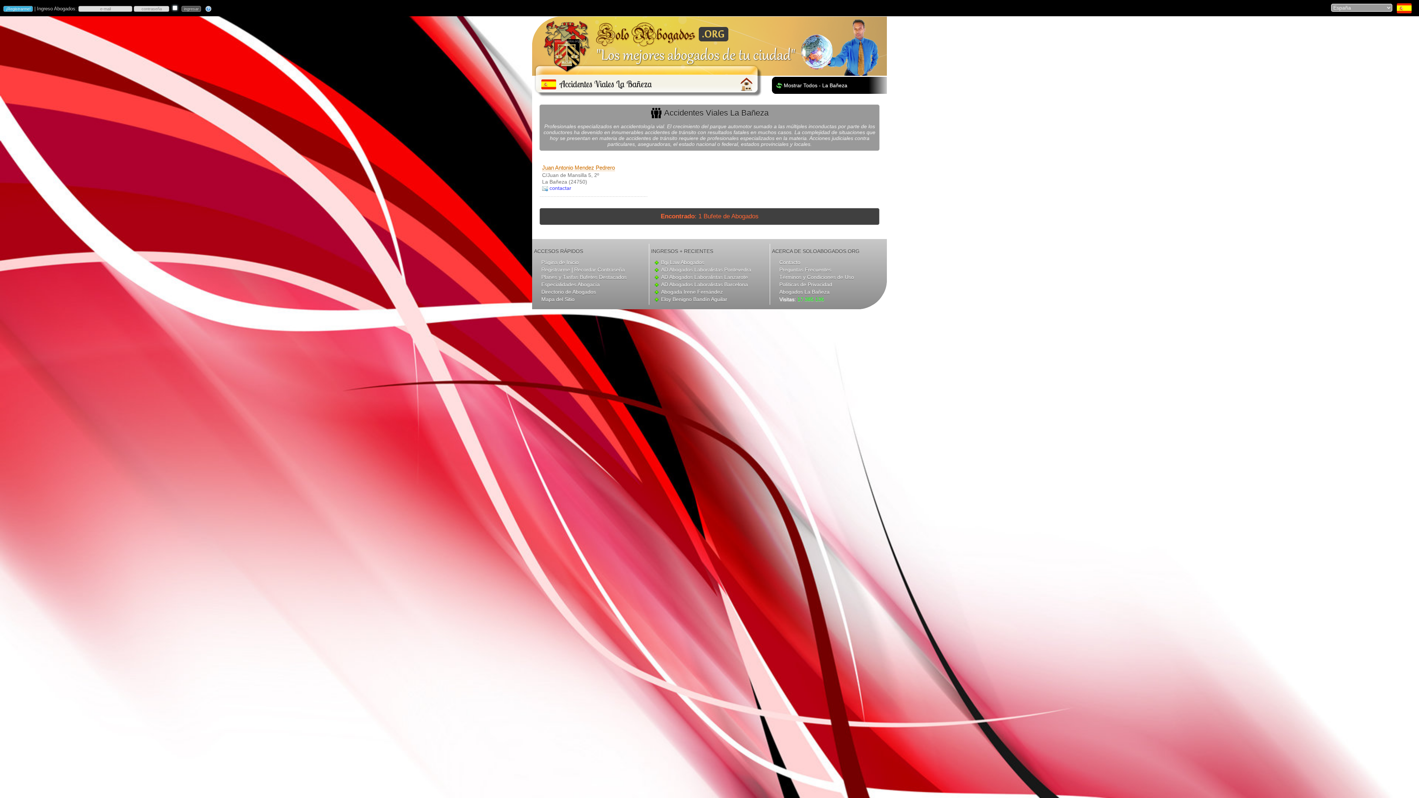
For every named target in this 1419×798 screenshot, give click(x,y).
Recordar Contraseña (599, 270)
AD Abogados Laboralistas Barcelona (704, 284)
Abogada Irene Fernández (692, 292)
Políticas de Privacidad (805, 284)
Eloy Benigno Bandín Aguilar (694, 299)
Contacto (789, 262)
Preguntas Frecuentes (805, 270)
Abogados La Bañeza (804, 292)
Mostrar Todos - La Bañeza (815, 85)
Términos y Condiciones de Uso (816, 277)
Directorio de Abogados (568, 292)
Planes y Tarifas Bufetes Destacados (584, 277)
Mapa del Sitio (558, 299)
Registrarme (555, 270)
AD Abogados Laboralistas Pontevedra (706, 270)
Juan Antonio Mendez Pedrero (578, 167)
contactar (560, 188)
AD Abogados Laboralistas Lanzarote (704, 277)
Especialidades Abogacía (570, 284)
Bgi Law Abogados (682, 262)
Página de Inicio (560, 262)
